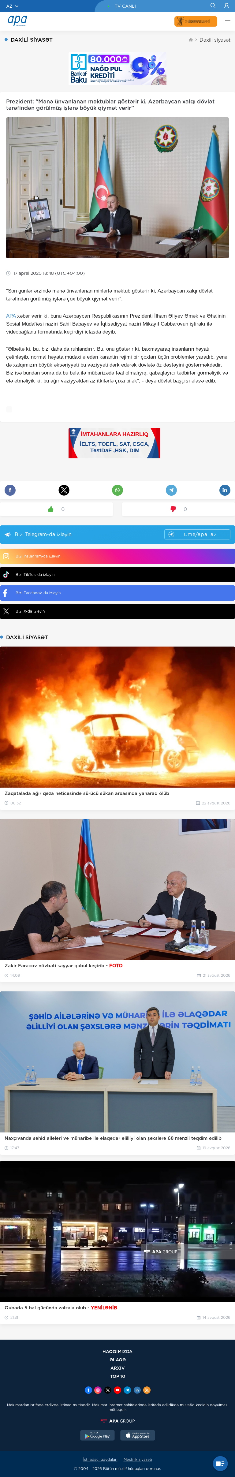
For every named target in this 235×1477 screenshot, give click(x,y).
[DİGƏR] (226, 21)
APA (11, 316)
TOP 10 (117, 1376)
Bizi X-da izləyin (30, 611)
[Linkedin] (137, 1390)
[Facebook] (88, 1390)
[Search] (212, 6)
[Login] (226, 6)
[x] (107, 1390)
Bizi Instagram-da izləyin (38, 556)
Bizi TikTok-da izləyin (35, 574)
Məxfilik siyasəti (138, 1459)
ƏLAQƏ (118, 1359)
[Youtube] (117, 1390)
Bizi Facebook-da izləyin (38, 593)
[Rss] (147, 1390)
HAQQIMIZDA (117, 1351)
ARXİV (117, 1368)
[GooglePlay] (97, 1436)
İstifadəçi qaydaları (100, 1459)
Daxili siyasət (215, 40)
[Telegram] (127, 1390)
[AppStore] (137, 1436)
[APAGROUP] (117, 1421)
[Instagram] (98, 1390)
